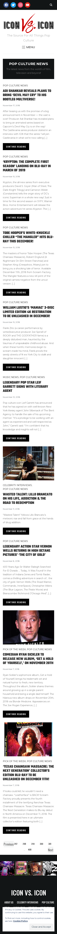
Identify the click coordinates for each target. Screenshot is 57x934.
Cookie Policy (20, 921)
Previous (9, 844)
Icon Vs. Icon (28, 892)
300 (41, 843)
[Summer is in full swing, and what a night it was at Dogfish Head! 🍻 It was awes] (21, 868)
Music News (11, 377)
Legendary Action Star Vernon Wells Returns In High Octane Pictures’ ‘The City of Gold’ (27, 551)
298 (24, 843)
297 (15, 843)
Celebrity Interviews (17, 485)
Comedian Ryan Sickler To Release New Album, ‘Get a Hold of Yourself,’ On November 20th (28, 659)
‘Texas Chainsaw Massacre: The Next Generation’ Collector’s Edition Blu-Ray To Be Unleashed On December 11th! (28, 773)
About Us (8, 902)
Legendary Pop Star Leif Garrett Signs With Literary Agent (25, 387)
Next (50, 849)
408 (29, 849)
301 (49, 843)
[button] (28, 47)
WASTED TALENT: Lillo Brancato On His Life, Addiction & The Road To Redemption (27, 499)
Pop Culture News (15, 85)
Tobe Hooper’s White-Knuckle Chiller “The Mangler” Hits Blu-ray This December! (28, 237)
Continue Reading (16, 146)
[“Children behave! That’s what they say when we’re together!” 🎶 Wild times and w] (35, 868)
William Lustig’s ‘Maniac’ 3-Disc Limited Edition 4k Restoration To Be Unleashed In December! (28, 312)
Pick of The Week (14, 649)
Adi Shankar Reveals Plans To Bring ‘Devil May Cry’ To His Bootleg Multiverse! (27, 95)
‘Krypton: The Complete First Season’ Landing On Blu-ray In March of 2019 (27, 166)
